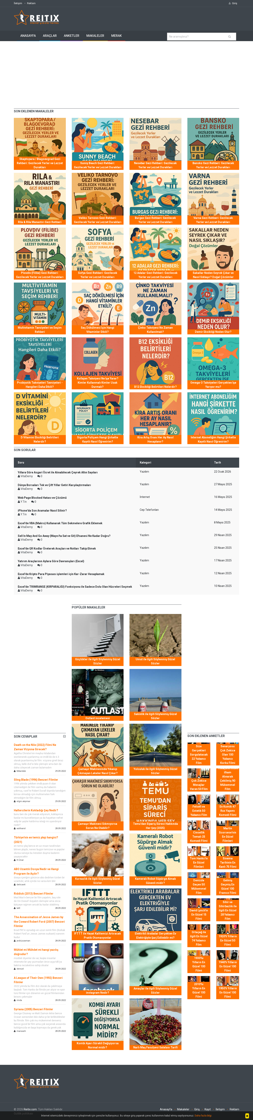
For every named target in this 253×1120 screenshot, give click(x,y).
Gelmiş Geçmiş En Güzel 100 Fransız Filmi (227, 886)
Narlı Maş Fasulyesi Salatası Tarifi (155, 1047)
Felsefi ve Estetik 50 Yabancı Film (199, 810)
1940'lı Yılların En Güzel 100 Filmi (228, 966)
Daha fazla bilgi (203, 1115)
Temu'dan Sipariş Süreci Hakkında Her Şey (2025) (155, 826)
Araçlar (50, 36)
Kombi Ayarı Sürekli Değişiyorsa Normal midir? (98, 1045)
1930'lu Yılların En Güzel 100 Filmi (198, 964)
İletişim (18, 3)
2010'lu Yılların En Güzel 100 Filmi (198, 990)
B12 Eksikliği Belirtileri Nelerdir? (155, 386)
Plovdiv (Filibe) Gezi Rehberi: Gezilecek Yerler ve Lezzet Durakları (39, 275)
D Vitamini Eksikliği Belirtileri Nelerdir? (40, 439)
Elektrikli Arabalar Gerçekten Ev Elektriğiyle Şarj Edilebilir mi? (155, 935)
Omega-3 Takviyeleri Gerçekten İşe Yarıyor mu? (213, 384)
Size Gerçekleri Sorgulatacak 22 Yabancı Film (199, 754)
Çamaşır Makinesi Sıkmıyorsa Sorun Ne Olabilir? (97, 826)
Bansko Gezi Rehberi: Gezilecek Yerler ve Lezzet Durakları (213, 165)
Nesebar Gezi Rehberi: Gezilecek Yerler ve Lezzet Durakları (155, 165)
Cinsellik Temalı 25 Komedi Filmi (199, 836)
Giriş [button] (234, 3)
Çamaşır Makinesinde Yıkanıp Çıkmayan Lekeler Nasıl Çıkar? (97, 771)
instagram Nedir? (97, 992)
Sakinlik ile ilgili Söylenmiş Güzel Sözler (155, 716)
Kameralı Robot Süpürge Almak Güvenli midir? (155, 880)
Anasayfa (28, 36)
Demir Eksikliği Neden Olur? (213, 331)
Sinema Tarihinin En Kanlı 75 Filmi (227, 862)
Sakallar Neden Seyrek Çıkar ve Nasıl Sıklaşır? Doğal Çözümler (213, 275)
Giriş (197, 1109)
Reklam (31, 3)
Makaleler (95, 36)
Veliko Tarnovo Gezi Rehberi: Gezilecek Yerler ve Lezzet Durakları (97, 220)
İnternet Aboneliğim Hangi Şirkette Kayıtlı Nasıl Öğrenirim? (213, 439)
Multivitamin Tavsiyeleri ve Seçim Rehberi (40, 329)
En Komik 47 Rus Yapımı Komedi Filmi (227, 810)
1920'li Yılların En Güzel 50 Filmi (228, 940)
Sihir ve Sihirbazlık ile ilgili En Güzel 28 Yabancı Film (228, 910)
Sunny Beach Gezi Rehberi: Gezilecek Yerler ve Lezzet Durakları (97, 165)
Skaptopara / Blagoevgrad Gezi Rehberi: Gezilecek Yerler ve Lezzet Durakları (40, 163)
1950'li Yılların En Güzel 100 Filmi (228, 992)
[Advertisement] (126, 70)
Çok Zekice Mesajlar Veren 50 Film (199, 785)
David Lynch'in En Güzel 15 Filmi (199, 914)
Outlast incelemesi (97, 718)
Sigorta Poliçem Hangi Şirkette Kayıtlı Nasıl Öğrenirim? (97, 439)
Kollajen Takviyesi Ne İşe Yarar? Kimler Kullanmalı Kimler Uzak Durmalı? (97, 382)
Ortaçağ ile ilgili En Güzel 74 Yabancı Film (199, 938)
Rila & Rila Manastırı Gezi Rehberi (39, 222)
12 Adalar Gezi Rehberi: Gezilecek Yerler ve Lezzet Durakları (155, 275)
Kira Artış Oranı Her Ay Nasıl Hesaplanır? (155, 439)
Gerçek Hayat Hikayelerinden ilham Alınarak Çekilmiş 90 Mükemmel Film (228, 776)
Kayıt (208, 1109)
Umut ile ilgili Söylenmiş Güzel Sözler (155, 661)
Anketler (71, 36)
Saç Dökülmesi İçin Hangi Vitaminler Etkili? (97, 329)
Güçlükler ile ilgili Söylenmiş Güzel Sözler (97, 661)
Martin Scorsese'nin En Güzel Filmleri (227, 834)
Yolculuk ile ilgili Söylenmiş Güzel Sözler (155, 771)
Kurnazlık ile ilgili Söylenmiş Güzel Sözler (97, 880)
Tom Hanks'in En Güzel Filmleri (199, 862)
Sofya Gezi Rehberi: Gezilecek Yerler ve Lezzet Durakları (97, 275)
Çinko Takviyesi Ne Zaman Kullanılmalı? (155, 329)
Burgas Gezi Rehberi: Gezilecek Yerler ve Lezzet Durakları (155, 220)
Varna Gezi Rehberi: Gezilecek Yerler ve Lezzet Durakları (213, 220)
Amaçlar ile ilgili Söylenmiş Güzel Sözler (155, 990)
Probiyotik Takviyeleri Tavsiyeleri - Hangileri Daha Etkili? (40, 384)
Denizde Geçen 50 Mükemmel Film (198, 886)
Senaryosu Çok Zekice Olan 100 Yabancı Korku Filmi (227, 754)
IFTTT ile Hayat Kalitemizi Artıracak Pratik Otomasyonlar (97, 935)
